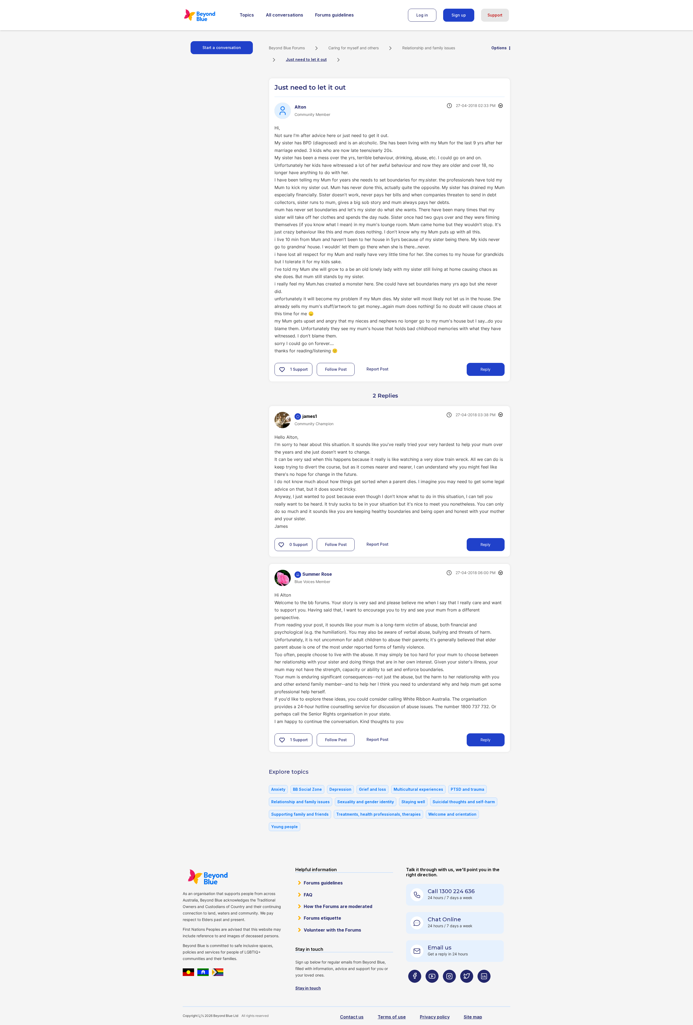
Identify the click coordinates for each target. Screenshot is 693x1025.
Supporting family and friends (300, 814)
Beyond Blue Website (208, 876)
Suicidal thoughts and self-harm (464, 801)
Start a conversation (221, 47)
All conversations (284, 15)
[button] (282, 369)
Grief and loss (372, 789)
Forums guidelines (334, 15)
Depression (340, 789)
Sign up (459, 15)
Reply (485, 369)
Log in (422, 15)
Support (495, 15)
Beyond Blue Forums (207, 15)
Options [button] (499, 47)
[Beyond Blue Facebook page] (414, 987)
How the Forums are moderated (338, 906)
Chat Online (444, 919)
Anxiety (278, 789)
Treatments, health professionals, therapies (378, 814)
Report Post (377, 368)
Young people (284, 826)
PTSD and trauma (467, 789)
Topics (247, 15)
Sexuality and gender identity (365, 801)
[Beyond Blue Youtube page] (432, 987)
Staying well (413, 801)
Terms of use (392, 1017)
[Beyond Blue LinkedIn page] (484, 987)
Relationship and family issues (428, 47)
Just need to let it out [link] (306, 59)
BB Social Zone (307, 789)
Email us (440, 947)
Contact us (352, 1017)
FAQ (308, 894)
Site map (473, 1017)
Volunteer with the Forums (332, 930)
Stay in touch (308, 988)
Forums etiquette (322, 918)
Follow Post (336, 369)
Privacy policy (435, 1017)
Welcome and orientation (452, 814)
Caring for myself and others (353, 47)
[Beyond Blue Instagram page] (449, 987)
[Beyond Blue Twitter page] (466, 987)
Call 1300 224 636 (451, 891)
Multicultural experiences (418, 789)
